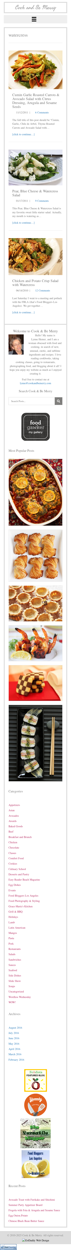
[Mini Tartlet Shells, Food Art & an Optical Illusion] (35, 603)
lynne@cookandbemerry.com (35, 383)
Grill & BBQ (16, 911)
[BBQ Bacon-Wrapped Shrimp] (35, 643)
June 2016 (14, 1038)
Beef (11, 831)
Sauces (12, 965)
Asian (12, 810)
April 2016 (14, 1049)
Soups (12, 986)
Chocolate (14, 847)
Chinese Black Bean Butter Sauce (26, 1221)
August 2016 (15, 1027)
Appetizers (14, 805)
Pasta (11, 938)
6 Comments (42, 112)
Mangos (13, 933)
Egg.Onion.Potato (18, 1215)
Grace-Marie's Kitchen (21, 906)
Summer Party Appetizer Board (25, 1205)
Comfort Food (16, 858)
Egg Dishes (15, 885)
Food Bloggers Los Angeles (23, 895)
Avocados (14, 815)
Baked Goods (16, 826)
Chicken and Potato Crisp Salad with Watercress (35, 282)
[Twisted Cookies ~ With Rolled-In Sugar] (35, 555)
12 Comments (42, 290)
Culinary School (17, 869)
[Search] (58, 401)
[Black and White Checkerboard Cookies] (35, 682)
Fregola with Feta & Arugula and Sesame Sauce (34, 1210)
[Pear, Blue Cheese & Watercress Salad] (35, 167)
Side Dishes (15, 975)
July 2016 (14, 1033)
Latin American (17, 927)
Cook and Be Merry (35, 7)
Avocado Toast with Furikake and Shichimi (32, 1199)
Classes (12, 853)
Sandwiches (15, 959)
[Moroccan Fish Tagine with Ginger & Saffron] (35, 492)
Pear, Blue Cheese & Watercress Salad (35, 193)
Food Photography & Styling (24, 901)
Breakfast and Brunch (20, 837)
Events (12, 890)
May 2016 (14, 1043)
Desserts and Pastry (19, 874)
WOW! (12, 1002)
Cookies (13, 863)
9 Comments (42, 201)
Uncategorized (16, 991)
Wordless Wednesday (20, 997)
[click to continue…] (23, 134)
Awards (12, 821)
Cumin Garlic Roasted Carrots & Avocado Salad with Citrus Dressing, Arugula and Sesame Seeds (35, 100)
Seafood (13, 970)
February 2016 (16, 1059)
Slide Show (15, 981)
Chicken (13, 842)
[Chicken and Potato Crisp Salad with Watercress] (35, 256)
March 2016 (15, 1054)
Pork (11, 943)
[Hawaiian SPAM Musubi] (35, 743)
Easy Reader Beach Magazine (24, 879)
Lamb (12, 922)
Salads (12, 954)
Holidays (13, 917)
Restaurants (15, 949)
